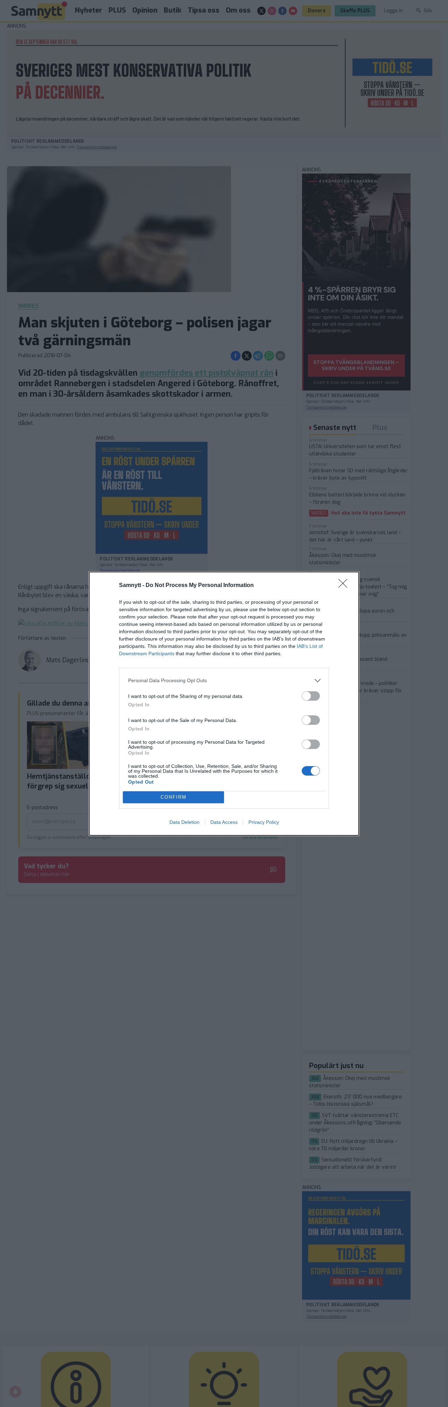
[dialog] (224, 703)
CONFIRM (174, 797)
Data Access (224, 822)
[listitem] (224, 680)
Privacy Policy (263, 822)
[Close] (345, 585)
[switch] (311, 696)
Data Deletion (184, 822)
